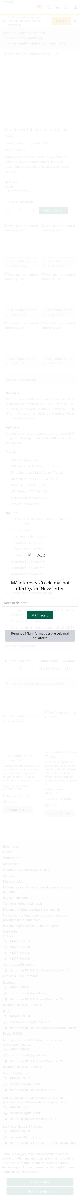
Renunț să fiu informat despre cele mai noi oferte (40, 635)
